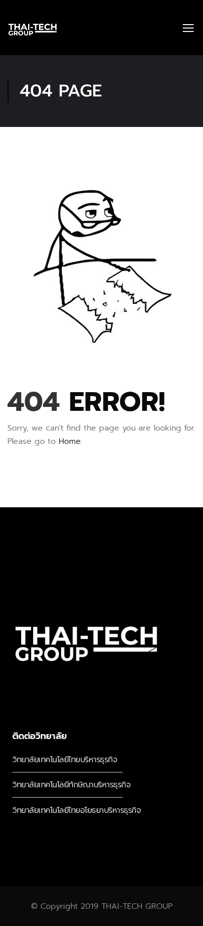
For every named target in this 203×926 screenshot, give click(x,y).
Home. (70, 441)
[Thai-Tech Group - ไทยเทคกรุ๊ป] (32, 27)
